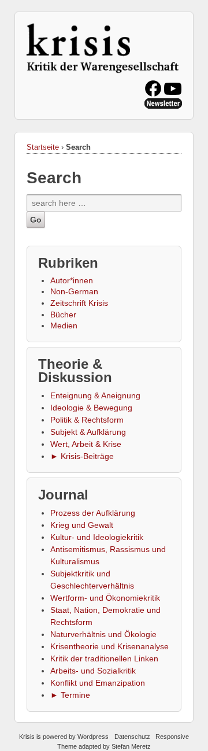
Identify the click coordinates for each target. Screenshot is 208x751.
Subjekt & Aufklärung (88, 431)
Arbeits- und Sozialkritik (93, 670)
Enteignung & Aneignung (95, 395)
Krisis (27, 736)
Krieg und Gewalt (81, 525)
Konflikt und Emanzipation (97, 682)
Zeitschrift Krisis (79, 303)
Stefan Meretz (131, 746)
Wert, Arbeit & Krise (85, 444)
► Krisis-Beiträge (82, 456)
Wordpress (93, 736)
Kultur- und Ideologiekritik (96, 537)
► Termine (70, 695)
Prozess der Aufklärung (92, 512)
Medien (63, 325)
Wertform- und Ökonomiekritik (105, 597)
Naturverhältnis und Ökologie (103, 634)
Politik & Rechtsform (87, 419)
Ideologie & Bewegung (91, 407)
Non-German (74, 291)
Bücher (63, 314)
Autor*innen (71, 280)
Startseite (43, 147)
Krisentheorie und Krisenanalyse (109, 646)
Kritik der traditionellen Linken (104, 658)
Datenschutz (132, 736)
